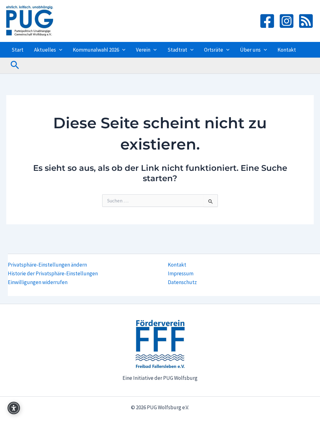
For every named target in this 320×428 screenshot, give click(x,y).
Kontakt (287, 49)
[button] (59, 50)
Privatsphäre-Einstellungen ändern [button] (47, 264)
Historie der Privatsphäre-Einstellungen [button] (53, 273)
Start (17, 49)
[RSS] (306, 21)
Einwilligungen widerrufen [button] (38, 282)
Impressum (180, 273)
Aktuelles (45, 49)
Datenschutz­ (182, 282)
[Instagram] (286, 21)
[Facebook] (267, 21)
